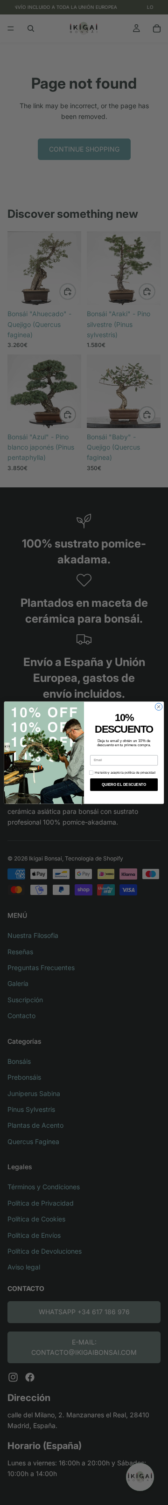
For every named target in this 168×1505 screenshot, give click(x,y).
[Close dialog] (158, 706)
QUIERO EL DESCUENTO (124, 785)
